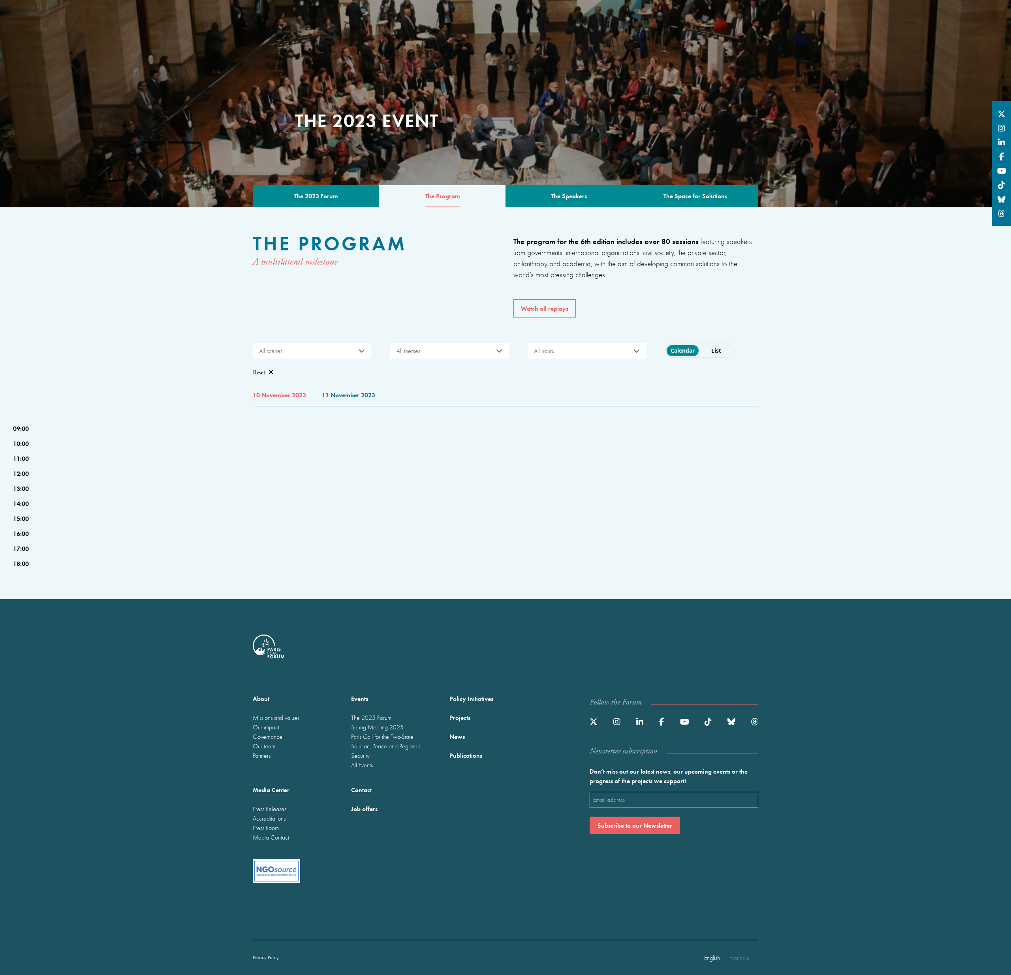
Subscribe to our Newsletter (635, 825)
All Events (362, 765)
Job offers (364, 808)
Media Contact (271, 837)
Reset (259, 372)
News (457, 736)
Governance (267, 736)
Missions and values (276, 717)
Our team (264, 746)
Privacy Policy (266, 957)
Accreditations (269, 818)
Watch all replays (544, 308)
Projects (459, 717)
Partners (262, 755)
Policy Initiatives (471, 698)
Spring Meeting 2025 (377, 727)
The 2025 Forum (371, 717)
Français (739, 958)
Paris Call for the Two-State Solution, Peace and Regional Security (385, 746)
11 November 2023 (348, 395)
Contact (361, 789)
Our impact (266, 727)
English (712, 958)
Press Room (266, 828)
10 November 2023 (279, 395)
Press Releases (269, 809)
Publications (465, 755)
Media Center (271, 789)
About (261, 698)
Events (359, 698)
